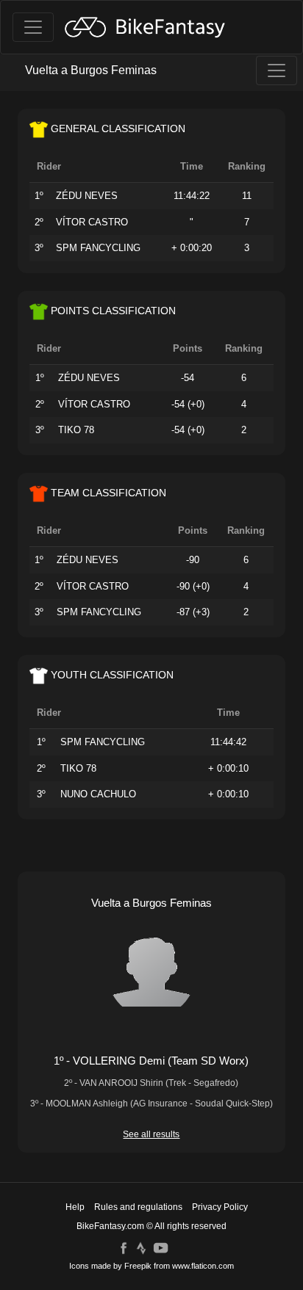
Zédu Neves (87, 195)
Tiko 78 (76, 429)
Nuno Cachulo (98, 794)
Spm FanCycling (98, 247)
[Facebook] (123, 1247)
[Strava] (141, 1247)
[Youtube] (161, 1247)
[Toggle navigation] (33, 27)
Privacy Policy (220, 1207)
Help (75, 1207)
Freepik (138, 1265)
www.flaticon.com (203, 1265)
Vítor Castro (92, 222)
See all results (151, 1134)
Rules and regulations (138, 1207)
